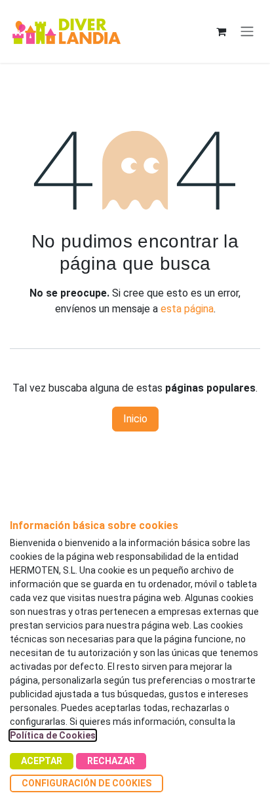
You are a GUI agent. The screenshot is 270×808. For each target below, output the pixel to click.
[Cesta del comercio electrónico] (221, 31)
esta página (187, 309)
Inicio (135, 419)
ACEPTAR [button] (41, 761)
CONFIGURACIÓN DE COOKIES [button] (86, 783)
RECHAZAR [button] (111, 761)
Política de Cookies (53, 735)
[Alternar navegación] (247, 31)
